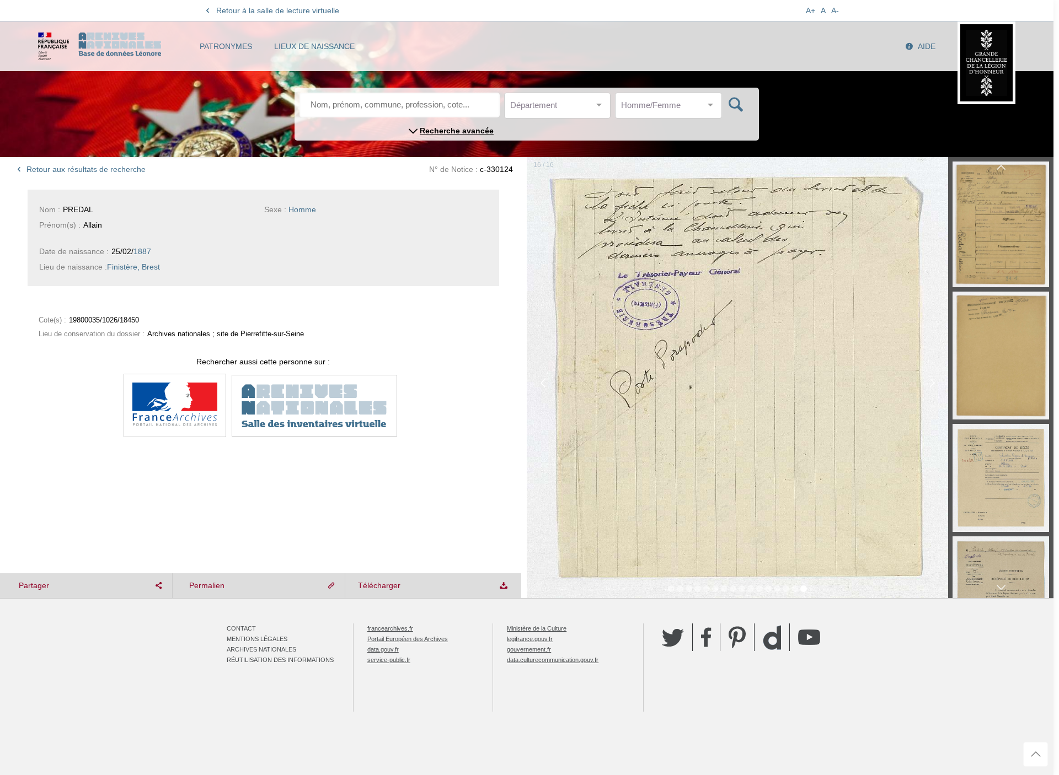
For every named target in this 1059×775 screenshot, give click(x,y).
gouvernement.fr (529, 649)
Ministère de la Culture (536, 628)
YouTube (809, 637)
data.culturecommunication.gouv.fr (552, 659)
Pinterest (737, 637)
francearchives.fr (390, 628)
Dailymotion (772, 637)
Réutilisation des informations (280, 659)
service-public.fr (388, 659)
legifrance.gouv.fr (530, 639)
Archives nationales (261, 649)
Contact (241, 628)
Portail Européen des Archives (407, 639)
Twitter (673, 637)
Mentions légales (257, 639)
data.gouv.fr (383, 649)
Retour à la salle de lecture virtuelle (277, 10)
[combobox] (559, 108)
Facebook (706, 637)
